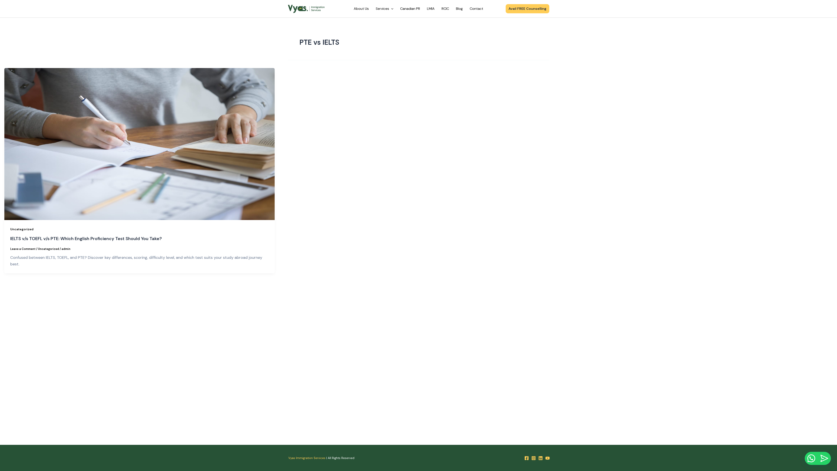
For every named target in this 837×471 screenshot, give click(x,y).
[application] (391, 9)
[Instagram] (533, 458)
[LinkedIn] (540, 458)
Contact (476, 8)
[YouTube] (547, 458)
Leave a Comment (23, 249)
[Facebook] (526, 458)
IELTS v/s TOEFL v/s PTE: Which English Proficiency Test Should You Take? (86, 238)
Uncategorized (22, 229)
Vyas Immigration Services (306, 458)
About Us (361, 8)
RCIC (445, 8)
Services (382, 8)
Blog (459, 8)
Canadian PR (410, 8)
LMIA (431, 8)
